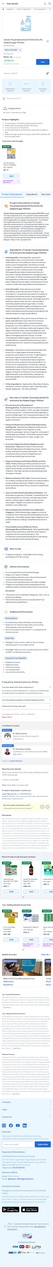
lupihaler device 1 (8, 1029)
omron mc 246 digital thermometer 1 (15, 1034)
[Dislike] (47, 807)
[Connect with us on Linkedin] (25, 1125)
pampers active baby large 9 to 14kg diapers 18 (33, 1062)
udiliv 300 (13, 997)
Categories (10, 9)
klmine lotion (33, 1002)
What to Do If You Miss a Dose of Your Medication (19, 980)
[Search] (45, 4)
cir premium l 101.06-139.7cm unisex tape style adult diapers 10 (25, 1065)
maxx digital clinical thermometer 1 (36, 1031)
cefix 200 (38, 1005)
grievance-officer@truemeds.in (21, 1179)
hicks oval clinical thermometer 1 (34, 1026)
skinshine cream (42, 997)
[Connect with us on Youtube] (18, 1125)
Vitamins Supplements (24, 9)
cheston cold (30, 997)
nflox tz (24, 1002)
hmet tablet (38, 1000)
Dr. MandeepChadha (22, 749)
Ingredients (32, 194)
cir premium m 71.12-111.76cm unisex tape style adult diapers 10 (24, 1067)
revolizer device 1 (15, 1031)
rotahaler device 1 (32, 1019)
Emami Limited (9, 45)
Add (43, 62)
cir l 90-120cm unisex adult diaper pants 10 (20, 1082)
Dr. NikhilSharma (20, 733)
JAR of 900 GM (11, 50)
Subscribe (43, 1144)
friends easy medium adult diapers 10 (36, 1074)
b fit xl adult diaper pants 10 (30, 1086)
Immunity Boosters (40, 9)
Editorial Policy (16, 761)
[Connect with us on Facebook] (11, 1125)
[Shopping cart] (49, 3)
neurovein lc (16, 1005)
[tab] (26, 1102)
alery (8, 1005)
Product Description (12, 194)
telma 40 (5, 997)
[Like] (42, 807)
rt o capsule (28, 1000)
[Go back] (3, 4)
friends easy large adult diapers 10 (15, 1077)
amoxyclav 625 (17, 1000)
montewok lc (15, 1002)
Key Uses (46, 194)
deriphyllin (46, 1005)
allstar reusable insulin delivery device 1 (17, 1041)
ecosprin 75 (6, 1000)
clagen (41, 1002)
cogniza (21, 997)
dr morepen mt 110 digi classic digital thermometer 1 (21, 1016)
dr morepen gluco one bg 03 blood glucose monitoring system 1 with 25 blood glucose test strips (25, 1024)
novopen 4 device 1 (35, 1046)
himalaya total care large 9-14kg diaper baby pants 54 (22, 1057)
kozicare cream (28, 1005)
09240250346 (25, 794)
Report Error (7, 717)
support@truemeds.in (10, 794)
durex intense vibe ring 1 (18, 1046)
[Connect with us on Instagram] (4, 1125)
